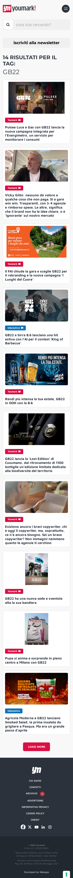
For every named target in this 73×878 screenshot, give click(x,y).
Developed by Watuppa (36, 872)
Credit (35, 819)
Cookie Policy (35, 813)
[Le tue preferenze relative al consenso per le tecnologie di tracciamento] (66, 874)
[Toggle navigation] (66, 9)
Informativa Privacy (35, 806)
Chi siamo (35, 780)
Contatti (35, 787)
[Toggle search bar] (8, 24)
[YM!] (19, 8)
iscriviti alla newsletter (36, 42)
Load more (36, 746)
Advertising (35, 800)
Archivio (31, 793)
